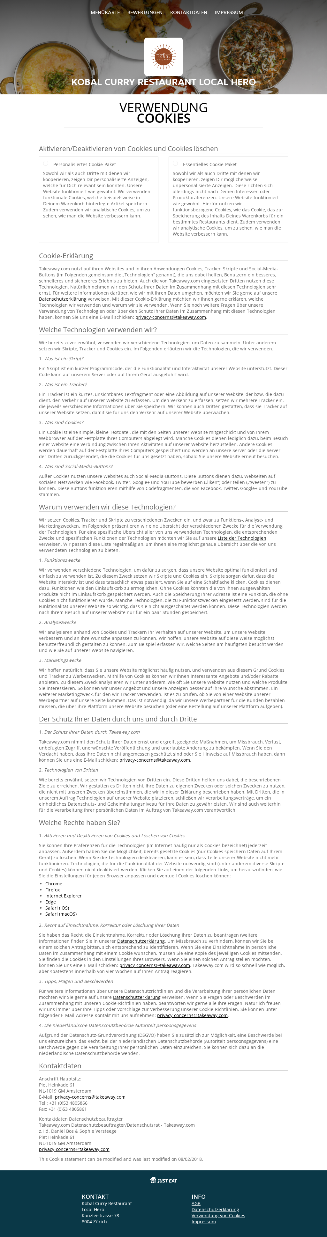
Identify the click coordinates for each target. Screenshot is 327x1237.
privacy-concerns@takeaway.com (170, 317)
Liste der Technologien (242, 538)
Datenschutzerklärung (63, 299)
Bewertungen (145, 12)
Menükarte (105, 12)
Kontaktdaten (188, 12)
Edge (50, 902)
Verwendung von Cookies (218, 1215)
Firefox (52, 890)
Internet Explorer (63, 896)
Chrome (53, 884)
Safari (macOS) (61, 914)
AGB (196, 1203)
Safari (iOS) (57, 908)
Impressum (229, 12)
